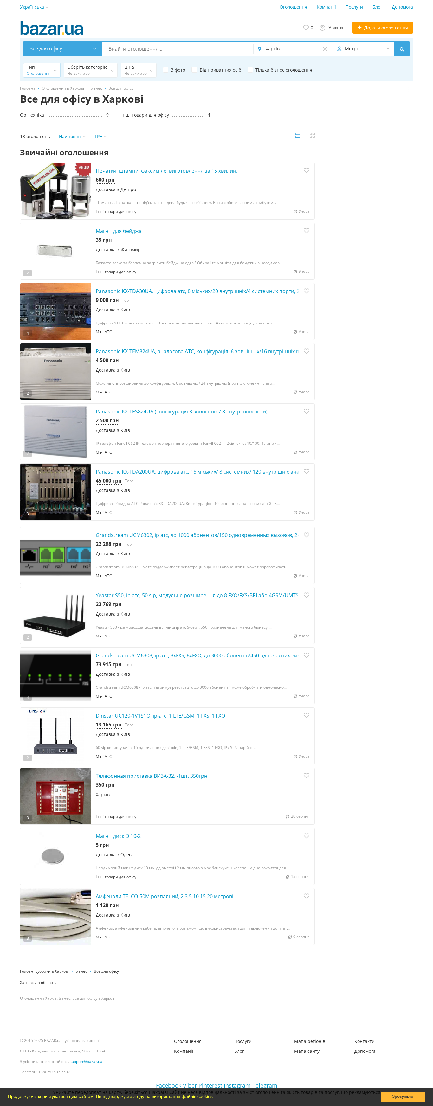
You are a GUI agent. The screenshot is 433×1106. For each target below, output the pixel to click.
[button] (215, 1097)
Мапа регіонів (309, 1041)
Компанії (326, 7)
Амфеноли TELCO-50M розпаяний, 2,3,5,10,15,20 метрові (164, 896)
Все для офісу (106, 971)
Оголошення (293, 7)
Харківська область (38, 982)
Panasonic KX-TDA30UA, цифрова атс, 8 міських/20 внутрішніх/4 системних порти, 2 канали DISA (213, 291)
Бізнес (81, 971)
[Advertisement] (369, 194)
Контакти (364, 1041)
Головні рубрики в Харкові (44, 971)
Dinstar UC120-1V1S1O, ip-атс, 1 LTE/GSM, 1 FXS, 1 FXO (160, 715)
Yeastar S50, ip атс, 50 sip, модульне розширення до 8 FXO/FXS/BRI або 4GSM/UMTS (197, 595)
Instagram (237, 1085)
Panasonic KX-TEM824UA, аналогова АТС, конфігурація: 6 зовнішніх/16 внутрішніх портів (204, 351)
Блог (377, 7)
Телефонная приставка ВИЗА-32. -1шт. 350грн (151, 775)
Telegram (264, 1085)
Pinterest (210, 1085)
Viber (190, 1085)
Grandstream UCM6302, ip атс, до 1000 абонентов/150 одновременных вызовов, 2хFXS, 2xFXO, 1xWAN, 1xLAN (229, 535)
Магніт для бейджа (119, 230)
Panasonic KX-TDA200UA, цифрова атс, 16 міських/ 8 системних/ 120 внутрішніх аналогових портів (216, 471)
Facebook (168, 1085)
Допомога (402, 7)
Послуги (354, 7)
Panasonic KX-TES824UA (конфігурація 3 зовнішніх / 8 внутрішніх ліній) (182, 411)
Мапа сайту (307, 1051)
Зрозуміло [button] (402, 1096)
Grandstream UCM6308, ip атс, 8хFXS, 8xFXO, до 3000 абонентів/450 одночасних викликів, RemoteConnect (225, 655)
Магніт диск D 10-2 (118, 836)
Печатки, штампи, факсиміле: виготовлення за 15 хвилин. (166, 170)
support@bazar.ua (86, 1061)
